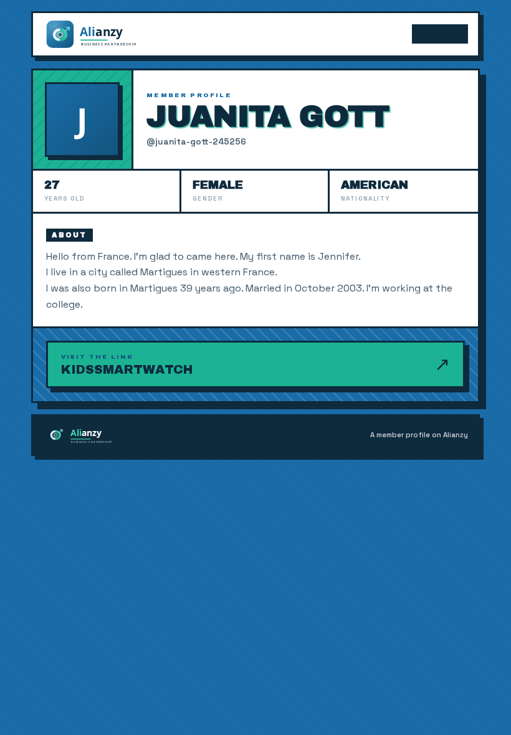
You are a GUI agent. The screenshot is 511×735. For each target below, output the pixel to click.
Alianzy (440, 34)
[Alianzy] (102, 34)
